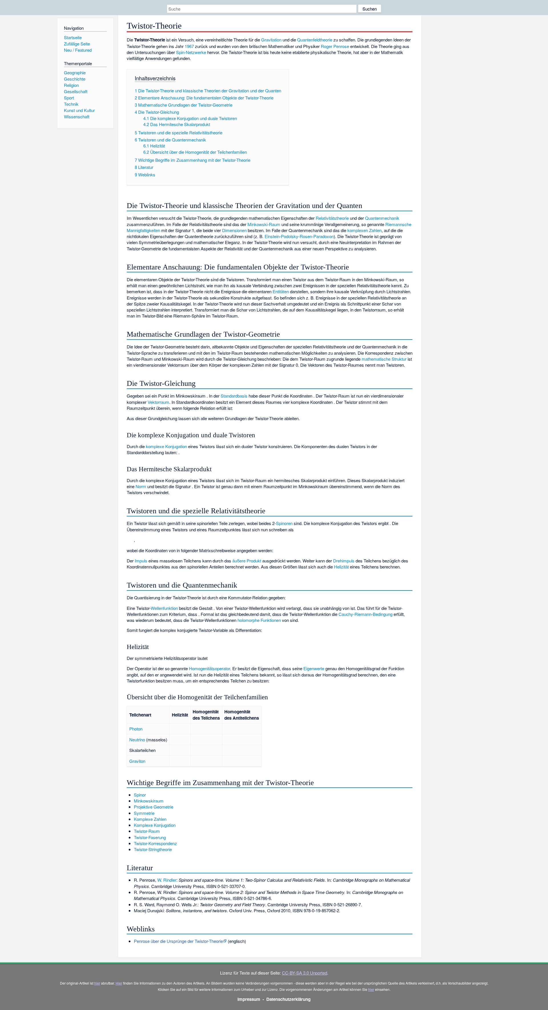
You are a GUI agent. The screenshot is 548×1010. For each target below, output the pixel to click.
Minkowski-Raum (263, 224)
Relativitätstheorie (332, 218)
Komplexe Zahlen (150, 819)
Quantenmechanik (382, 218)
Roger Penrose (335, 46)
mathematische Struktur (384, 359)
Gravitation (271, 40)
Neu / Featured (78, 50)
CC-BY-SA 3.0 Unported (304, 973)
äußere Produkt (246, 561)
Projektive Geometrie (153, 807)
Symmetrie (144, 813)
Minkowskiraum (149, 801)
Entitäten (281, 291)
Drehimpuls (343, 561)
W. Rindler (166, 880)
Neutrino (137, 739)
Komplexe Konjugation (155, 825)
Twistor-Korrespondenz (155, 843)
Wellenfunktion (164, 608)
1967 (189, 46)
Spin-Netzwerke (191, 52)
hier (97, 983)
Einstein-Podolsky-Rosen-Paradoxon (299, 236)
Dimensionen (234, 230)
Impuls (141, 561)
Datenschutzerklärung (288, 999)
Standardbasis (234, 396)
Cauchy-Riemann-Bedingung (365, 614)
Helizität (341, 567)
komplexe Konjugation (166, 446)
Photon (135, 729)
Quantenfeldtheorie (314, 40)
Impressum (248, 999)
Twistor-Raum (147, 831)
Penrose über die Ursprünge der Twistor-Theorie (178, 941)
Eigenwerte (313, 668)
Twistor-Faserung (150, 837)
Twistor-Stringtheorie (153, 849)
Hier (119, 983)
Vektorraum (158, 402)
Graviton (137, 761)
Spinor (140, 795)
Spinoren (284, 523)
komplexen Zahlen (364, 230)
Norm (141, 486)
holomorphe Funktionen (259, 620)
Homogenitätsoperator (209, 668)
